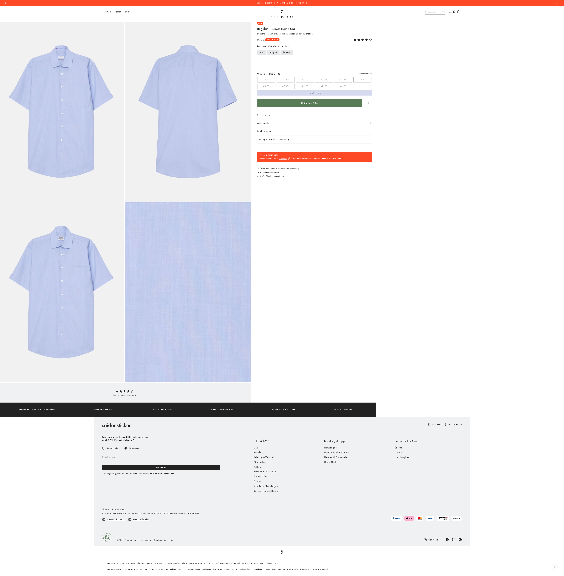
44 (264, 86)
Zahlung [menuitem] (257, 466)
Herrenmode (134, 448)
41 (322, 79)
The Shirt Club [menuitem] (260, 476)
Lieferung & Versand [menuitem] (263, 457)
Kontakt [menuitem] (257, 481)
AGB (119, 540)
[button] (124, 395)
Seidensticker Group (407, 441)
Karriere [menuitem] (399, 452)
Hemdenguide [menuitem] (331, 447)
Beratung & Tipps (335, 441)
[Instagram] (453, 539)
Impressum (145, 540)
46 (303, 86)
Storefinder (437, 424)
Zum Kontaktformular (116, 519)
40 (303, 79)
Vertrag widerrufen (141, 519)
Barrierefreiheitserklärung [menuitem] (266, 491)
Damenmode (112, 448)
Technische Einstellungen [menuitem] (266, 486)
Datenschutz (131, 540)
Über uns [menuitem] (399, 447)
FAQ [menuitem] (256, 447)
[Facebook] (447, 539)
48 (341, 86)
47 (322, 86)
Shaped (273, 52)
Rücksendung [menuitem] (260, 462)
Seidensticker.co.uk (163, 540)
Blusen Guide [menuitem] (330, 462)
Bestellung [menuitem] (258, 452)
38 (264, 79)
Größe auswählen (309, 103)
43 (360, 79)
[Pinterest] (460, 539)
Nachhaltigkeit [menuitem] (402, 457)
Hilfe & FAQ (261, 441)
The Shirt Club (455, 424)
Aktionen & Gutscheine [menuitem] (265, 471)
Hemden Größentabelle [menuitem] (336, 457)
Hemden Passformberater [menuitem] (336, 452)
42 (341, 79)
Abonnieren (161, 467)
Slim (261, 52)
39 (283, 79)
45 (283, 86)
